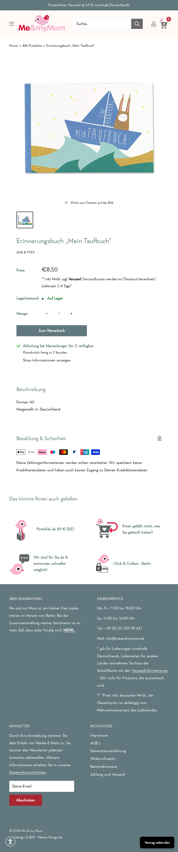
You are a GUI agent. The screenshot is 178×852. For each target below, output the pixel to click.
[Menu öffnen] (11, 24)
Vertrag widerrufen (157, 842)
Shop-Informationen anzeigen (47, 360)
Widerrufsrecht (102, 759)
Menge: (22, 313)
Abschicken (25, 800)
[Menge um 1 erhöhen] (71, 313)
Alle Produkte (32, 45)
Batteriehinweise (103, 767)
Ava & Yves (25, 252)
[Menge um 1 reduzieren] (47, 313)
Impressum (99, 735)
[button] (10, 841)
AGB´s (95, 743)
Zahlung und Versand (107, 774)
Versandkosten (94, 279)
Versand (75, 279)
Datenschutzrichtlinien (27, 772)
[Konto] (153, 23)
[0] (164, 24)
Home (13, 45)
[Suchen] (137, 24)
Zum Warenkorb (52, 331)
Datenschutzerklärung (108, 751)
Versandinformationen (150, 671)
